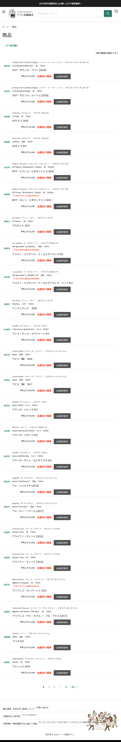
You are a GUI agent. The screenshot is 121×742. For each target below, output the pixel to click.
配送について (28, 708)
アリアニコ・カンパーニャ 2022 (29, 590)
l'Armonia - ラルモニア (21, 113)
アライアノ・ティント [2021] (27, 536)
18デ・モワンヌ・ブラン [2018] (29, 70)
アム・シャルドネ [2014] (25, 485)
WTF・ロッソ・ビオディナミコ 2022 (31, 200)
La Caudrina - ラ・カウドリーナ (25, 243)
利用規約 (7, 723)
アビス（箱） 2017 (22, 384)
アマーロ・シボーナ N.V (25, 435)
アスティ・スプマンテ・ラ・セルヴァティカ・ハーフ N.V (42, 283)
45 (66, 686)
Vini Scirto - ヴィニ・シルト (23, 217)
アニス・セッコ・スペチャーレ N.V (30, 333)
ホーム (5, 26)
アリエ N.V (18, 641)
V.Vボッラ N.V (19, 146)
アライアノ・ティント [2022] (27, 561)
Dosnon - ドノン (19, 633)
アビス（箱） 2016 (22, 359)
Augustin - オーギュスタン (22, 478)
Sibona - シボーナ (19, 427)
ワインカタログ (29, 714)
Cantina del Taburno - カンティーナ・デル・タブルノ (33, 608)
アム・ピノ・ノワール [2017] (27, 511)
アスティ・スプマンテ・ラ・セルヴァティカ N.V (37, 254)
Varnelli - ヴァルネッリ (21, 325)
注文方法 (17, 708)
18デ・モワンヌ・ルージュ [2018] (30, 95)
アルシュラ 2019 (21, 666)
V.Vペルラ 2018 (20, 120)
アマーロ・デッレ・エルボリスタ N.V (32, 460)
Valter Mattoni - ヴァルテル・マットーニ (28, 658)
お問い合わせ (42, 707)
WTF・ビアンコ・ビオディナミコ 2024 (33, 171)
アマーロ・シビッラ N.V (24, 409)
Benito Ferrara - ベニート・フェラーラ (27, 579)
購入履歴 (7, 708)
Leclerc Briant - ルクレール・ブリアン (27, 351)
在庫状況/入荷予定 (11, 716)
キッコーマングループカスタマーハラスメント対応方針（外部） (69, 722)
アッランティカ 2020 (24, 308)
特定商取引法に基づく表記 (25, 723)
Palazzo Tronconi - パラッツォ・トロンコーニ (30, 163)
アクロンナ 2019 (21, 225)
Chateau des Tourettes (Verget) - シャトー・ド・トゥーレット (37, 62)
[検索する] (108, 13)
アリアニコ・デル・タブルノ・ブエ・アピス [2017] (39, 615)
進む (73, 686)
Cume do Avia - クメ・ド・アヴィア (26, 528)
